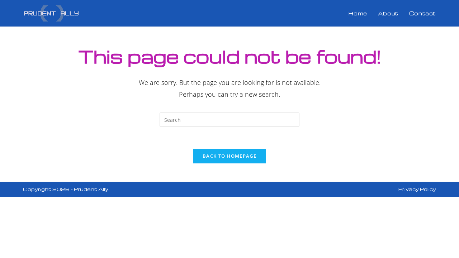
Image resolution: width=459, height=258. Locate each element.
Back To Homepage (229, 156)
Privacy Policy (417, 189)
